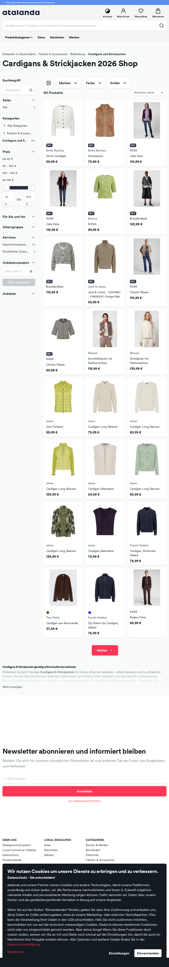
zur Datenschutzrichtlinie (84, 801)
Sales (47, 845)
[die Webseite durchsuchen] (161, 25)
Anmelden (84, 791)
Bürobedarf (93, 850)
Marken (49, 855)
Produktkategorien (17, 37)
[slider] (6, 188)
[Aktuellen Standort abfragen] (31, 271)
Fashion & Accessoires (53, 54)
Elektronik (92, 855)
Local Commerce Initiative (19, 850)
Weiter (102, 650)
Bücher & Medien (97, 845)
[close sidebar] (48, 83)
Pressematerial (11, 860)
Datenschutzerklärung (23, 944)
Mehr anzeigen (12, 687)
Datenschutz (10, 855)
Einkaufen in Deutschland (18, 54)
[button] (19, 140)
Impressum (15, 952)
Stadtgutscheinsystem (16, 845)
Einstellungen (119, 953)
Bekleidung (77, 54)
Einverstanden (148, 953)
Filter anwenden (19, 282)
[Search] (31, 90)
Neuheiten (51, 850)
